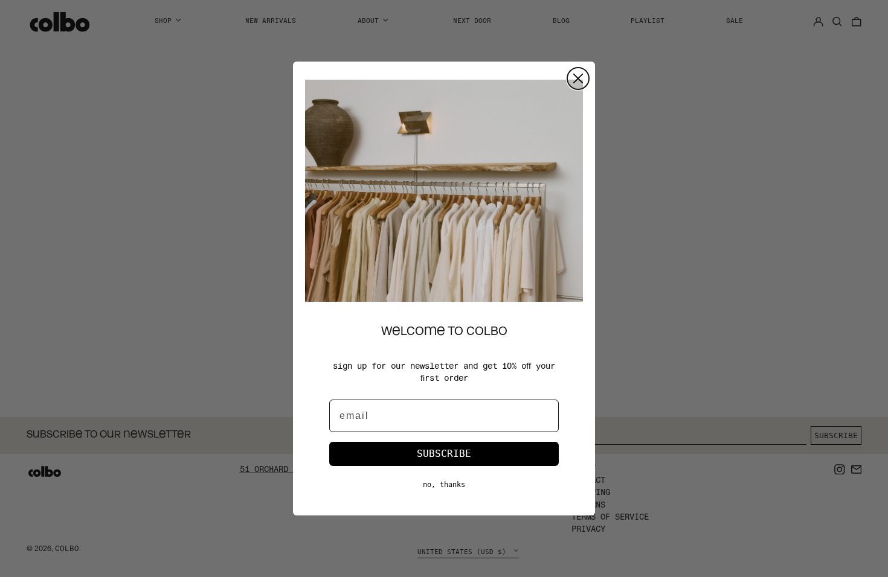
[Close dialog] (578, 78)
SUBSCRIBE (444, 453)
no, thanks (444, 484)
